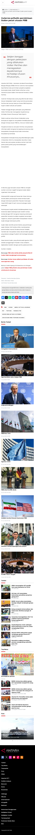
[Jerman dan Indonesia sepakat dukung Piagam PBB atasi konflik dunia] (17, 478)
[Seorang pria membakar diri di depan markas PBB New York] (17, 421)
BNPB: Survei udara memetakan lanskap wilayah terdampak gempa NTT (22, 603)
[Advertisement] (17, 167)
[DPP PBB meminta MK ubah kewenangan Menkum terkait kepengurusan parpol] (17, 534)
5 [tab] (22, 741)
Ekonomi (4, 784)
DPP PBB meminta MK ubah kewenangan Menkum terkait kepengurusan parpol (14, 545)
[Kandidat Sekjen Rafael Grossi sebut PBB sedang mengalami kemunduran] (17, 337)
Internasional (14, 9)
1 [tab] (12, 741)
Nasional (4, 805)
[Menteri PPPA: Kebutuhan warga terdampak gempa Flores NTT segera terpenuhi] (5, 635)
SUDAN (10, 307)
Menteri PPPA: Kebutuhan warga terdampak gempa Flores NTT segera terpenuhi (22, 634)
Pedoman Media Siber (8, 821)
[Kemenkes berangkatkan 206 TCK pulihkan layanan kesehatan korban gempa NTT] (5, 619)
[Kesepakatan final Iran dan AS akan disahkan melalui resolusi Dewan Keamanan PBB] (17, 506)
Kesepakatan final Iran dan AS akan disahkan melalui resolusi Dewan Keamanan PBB (16, 517)
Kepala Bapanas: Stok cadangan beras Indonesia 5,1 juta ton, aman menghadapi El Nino (22, 626)
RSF (3, 310)
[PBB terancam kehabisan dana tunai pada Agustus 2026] (17, 449)
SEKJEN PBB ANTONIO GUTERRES (11, 314)
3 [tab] (17, 741)
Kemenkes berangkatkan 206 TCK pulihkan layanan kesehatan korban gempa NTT (22, 618)
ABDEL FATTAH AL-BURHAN (22, 307)
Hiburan (3, 796)
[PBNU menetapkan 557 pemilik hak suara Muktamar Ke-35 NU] (5, 588)
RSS (2, 824)
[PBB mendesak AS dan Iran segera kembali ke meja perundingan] (17, 393)
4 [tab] (20, 741)
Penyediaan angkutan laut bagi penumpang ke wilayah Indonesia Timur (16, 734)
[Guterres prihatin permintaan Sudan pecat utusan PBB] (17, 664)
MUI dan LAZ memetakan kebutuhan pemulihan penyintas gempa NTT (22, 595)
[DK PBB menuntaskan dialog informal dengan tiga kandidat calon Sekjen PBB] (17, 365)
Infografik (4, 802)
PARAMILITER (17, 310)
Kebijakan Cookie (6, 815)
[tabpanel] (17, 729)
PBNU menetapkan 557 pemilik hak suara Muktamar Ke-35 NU (21, 586)
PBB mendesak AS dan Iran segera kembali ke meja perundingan (16, 404)
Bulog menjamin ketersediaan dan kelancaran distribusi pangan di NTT (22, 610)
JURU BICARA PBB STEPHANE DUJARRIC (13, 317)
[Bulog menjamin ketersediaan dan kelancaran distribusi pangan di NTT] (5, 611)
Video (3, 774)
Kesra (3, 787)
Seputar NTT (5, 778)
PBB (5, 307)
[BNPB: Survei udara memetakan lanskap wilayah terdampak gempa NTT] (5, 603)
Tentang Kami (5, 818)
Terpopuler (4, 768)
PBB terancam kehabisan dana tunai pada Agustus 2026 (15, 460)
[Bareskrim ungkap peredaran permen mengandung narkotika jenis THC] (5, 643)
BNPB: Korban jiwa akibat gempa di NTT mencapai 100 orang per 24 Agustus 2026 (22, 690)
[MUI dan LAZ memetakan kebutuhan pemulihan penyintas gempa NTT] (5, 596)
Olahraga (4, 794)
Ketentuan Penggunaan (8, 809)
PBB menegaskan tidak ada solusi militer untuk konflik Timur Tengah (16, 573)
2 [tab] (15, 741)
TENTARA (9, 310)
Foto (2, 713)
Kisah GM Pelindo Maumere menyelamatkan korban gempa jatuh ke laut (21, 706)
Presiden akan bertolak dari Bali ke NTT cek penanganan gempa (15, 675)
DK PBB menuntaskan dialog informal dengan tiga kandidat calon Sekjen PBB (16, 376)
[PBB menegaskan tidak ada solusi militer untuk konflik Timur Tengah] (17, 562)
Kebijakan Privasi (6, 812)
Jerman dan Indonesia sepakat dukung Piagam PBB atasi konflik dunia (16, 489)
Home (6, 9)
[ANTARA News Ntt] (19, 2)
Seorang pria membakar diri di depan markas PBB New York (16, 432)
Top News (4, 649)
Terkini (3, 580)
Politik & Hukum (6, 781)
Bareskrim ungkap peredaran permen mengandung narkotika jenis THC (21, 642)
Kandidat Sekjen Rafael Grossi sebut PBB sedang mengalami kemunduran (17, 348)
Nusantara (4, 789)
